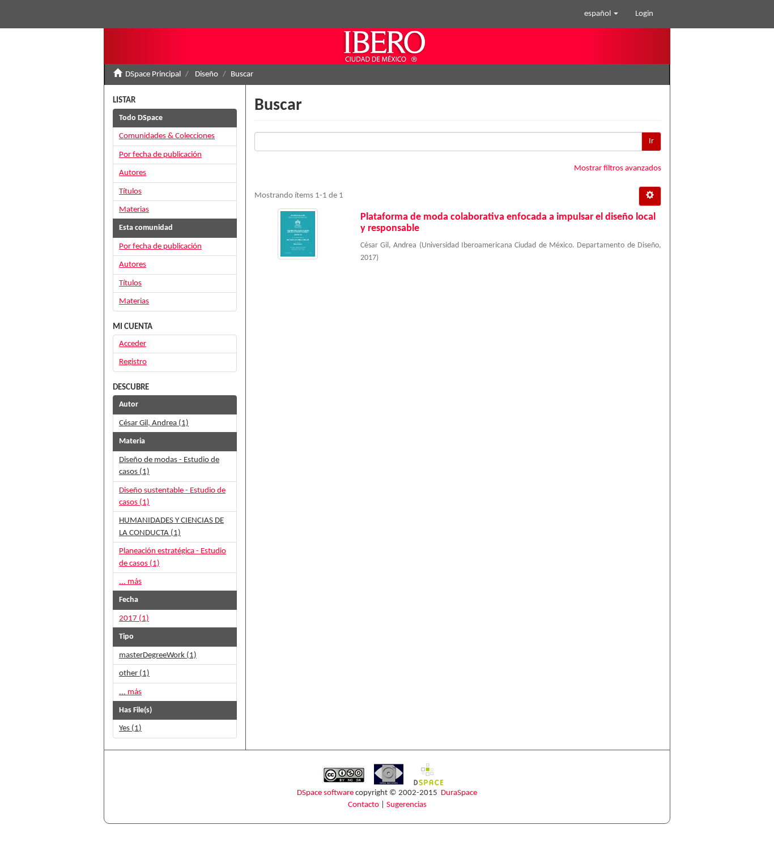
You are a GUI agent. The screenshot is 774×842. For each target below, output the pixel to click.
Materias (134, 210)
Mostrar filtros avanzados (617, 168)
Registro (133, 362)
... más (130, 582)
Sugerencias (406, 805)
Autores (132, 173)
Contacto (363, 805)
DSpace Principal (153, 74)
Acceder (132, 344)
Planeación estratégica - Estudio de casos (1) (172, 557)
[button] (601, 14)
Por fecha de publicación (160, 155)
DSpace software (325, 793)
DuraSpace (459, 793)
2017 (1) (134, 618)
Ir (651, 141)
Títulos (130, 191)
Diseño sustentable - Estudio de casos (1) (172, 496)
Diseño (206, 74)
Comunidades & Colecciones (167, 136)
